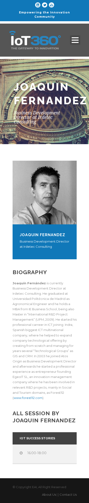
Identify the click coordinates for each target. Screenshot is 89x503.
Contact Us (68, 494)
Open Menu (75, 40)
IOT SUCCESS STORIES (37, 438)
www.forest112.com (28, 398)
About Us (49, 494)
